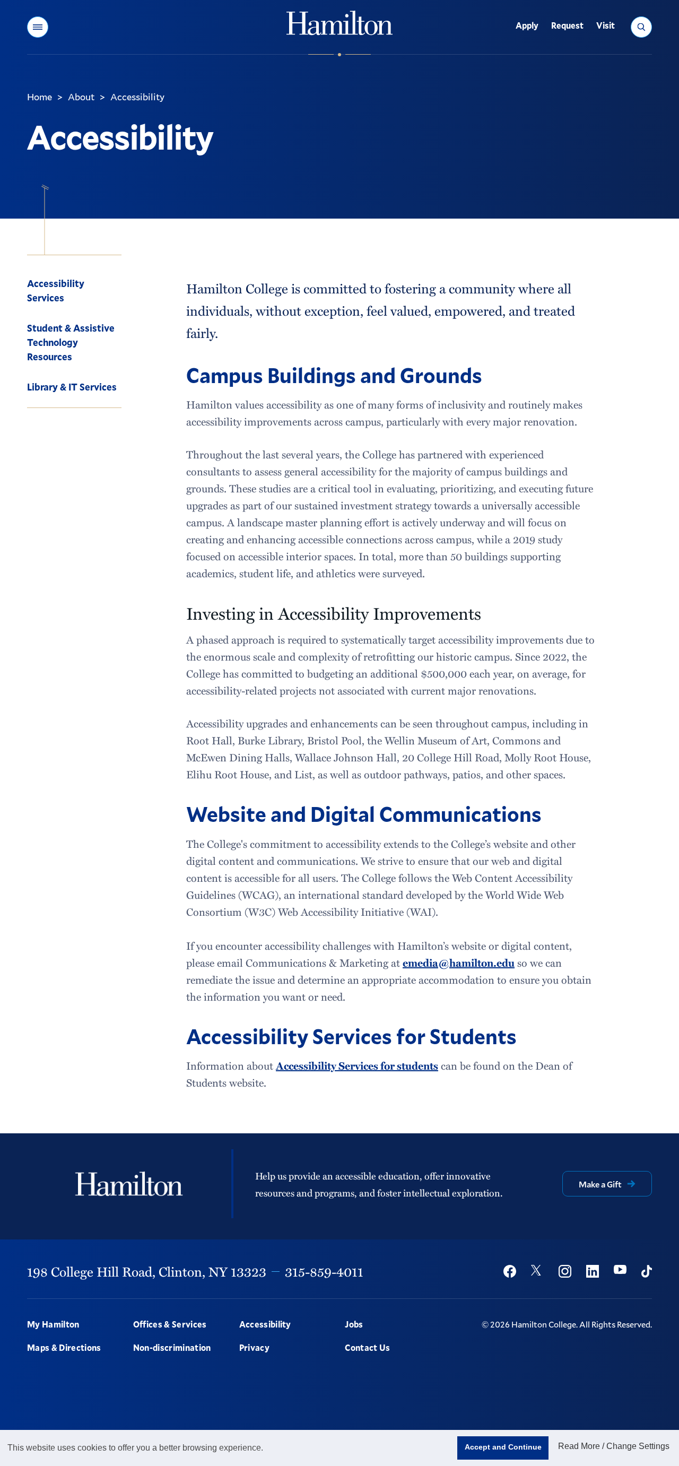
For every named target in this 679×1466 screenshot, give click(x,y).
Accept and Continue (503, 1447)
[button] (37, 27)
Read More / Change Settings (613, 1446)
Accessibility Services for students (357, 1065)
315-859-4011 (324, 1271)
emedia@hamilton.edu (459, 962)
